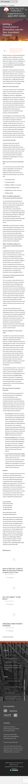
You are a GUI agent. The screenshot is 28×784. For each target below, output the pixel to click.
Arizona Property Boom (10, 655)
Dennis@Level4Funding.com (9, 514)
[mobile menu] (26, 9)
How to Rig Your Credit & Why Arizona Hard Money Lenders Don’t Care (13, 570)
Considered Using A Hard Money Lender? (13, 682)
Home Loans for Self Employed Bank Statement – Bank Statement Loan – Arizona (13, 667)
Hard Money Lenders (18, 341)
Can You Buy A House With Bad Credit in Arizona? (14, 687)
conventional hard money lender (15, 421)
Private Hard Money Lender (9, 494)
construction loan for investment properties (13, 481)
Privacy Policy (14, 766)
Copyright (7, 766)
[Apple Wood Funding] (14, 9)
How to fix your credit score (11, 658)
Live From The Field (9, 692)
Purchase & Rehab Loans (11, 437)
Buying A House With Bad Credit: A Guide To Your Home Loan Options (13, 697)
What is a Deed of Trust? (10, 662)
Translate (12, 5)
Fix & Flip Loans (9, 413)
